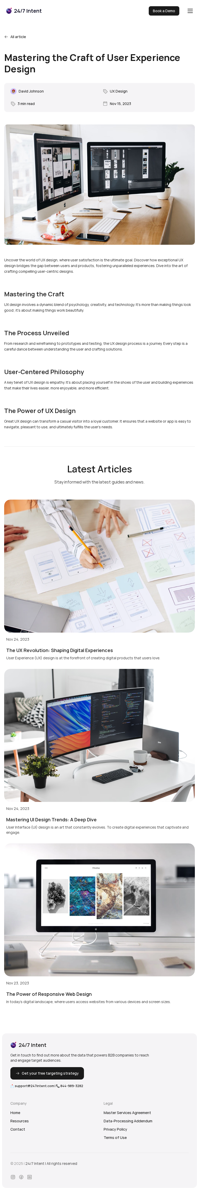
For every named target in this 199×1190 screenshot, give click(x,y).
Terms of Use (115, 1137)
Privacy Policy (115, 1129)
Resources (19, 1120)
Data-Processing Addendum (128, 1120)
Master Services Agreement (127, 1112)
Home (15, 1112)
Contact (17, 1129)
